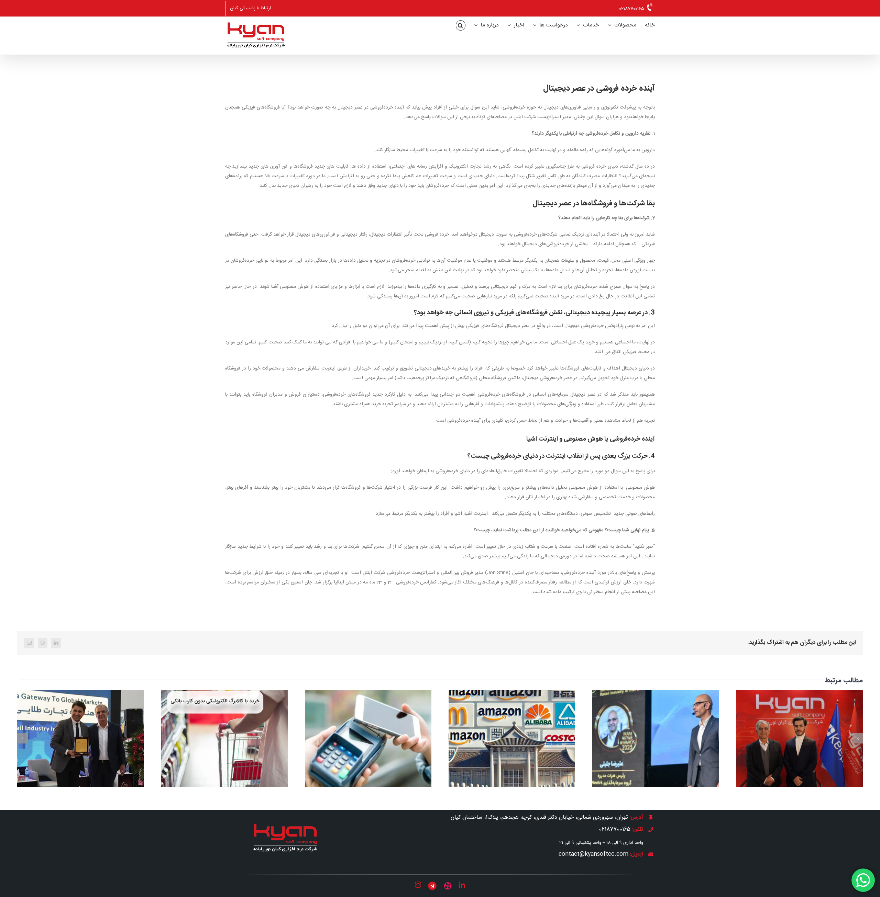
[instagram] (418, 885)
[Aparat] (447, 886)
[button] (460, 25)
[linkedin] (462, 885)
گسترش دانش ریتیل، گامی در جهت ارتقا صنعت (655, 727)
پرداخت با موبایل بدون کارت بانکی (368, 731)
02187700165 (631, 9)
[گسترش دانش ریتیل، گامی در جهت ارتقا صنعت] (655, 738)
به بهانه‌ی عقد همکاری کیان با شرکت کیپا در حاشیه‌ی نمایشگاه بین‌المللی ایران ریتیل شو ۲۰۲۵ (799, 723)
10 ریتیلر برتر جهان (512, 731)
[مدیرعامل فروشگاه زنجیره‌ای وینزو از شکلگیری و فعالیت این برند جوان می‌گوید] (80, 738)
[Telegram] (432, 886)
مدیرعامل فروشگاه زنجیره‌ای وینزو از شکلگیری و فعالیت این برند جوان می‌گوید (80, 727)
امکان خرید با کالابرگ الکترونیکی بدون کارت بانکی (224, 727)
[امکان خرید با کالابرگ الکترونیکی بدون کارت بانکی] (224, 738)
